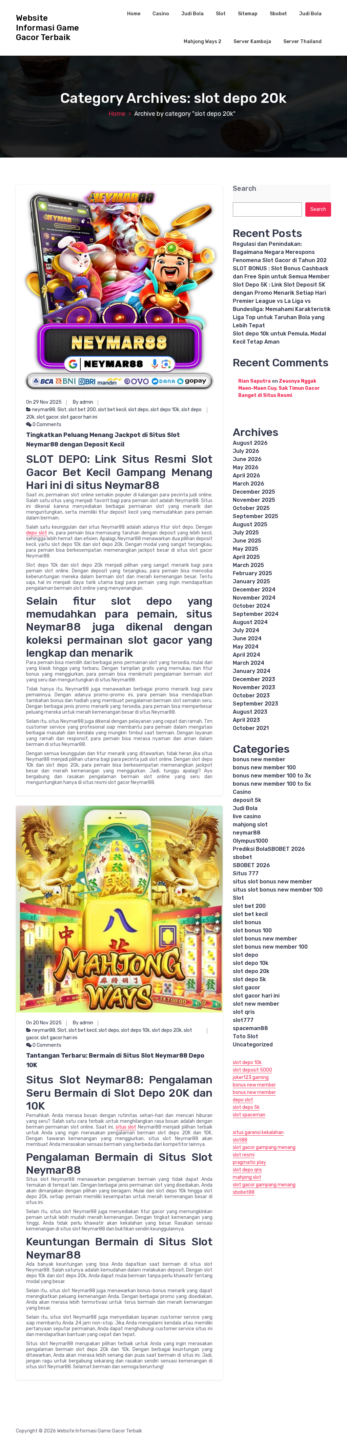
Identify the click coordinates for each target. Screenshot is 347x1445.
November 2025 (254, 500)
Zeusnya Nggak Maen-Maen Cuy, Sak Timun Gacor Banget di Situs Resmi (279, 388)
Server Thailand (302, 41)
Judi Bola (192, 14)
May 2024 (246, 646)
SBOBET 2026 (251, 865)
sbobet (242, 857)
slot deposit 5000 (252, 1070)
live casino (247, 816)
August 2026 (250, 443)
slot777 (243, 1020)
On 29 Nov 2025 (44, 402)
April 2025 (246, 557)
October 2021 (251, 728)
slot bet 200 (82, 410)
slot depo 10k (164, 410)
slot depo (138, 410)
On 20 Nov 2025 (44, 1023)
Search (244, 189)
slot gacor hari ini (78, 417)
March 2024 (248, 663)
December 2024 (254, 589)
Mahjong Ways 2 (202, 41)
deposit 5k (247, 800)
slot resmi (243, 1155)
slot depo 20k (167, 1030)
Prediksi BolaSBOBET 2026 (269, 849)
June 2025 (247, 540)
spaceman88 (250, 1028)
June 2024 (247, 638)
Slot (221, 14)
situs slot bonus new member (272, 881)
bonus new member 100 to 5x (272, 784)
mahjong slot (250, 824)
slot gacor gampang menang (264, 1147)
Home (133, 14)
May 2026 (246, 467)
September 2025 (255, 516)
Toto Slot (245, 1036)
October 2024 (251, 606)
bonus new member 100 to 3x (272, 775)
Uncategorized (253, 1044)
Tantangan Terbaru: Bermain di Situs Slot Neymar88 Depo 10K (115, 1060)
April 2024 (246, 655)
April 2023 (246, 720)
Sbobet (278, 14)
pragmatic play (249, 1162)
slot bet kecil (112, 410)
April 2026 (246, 475)
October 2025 (251, 508)
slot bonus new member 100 (270, 947)
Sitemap (248, 14)
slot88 (240, 1140)
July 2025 (246, 532)
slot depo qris (247, 1170)
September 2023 (255, 703)
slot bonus (247, 922)
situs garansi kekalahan (258, 1132)
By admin (83, 402)
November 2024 (254, 598)
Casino (160, 14)
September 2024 (256, 614)
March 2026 (248, 483)
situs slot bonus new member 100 (278, 889)
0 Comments (46, 424)
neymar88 (43, 410)
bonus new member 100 (264, 767)
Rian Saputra (254, 381)
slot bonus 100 (252, 930)
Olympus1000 (250, 841)
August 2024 (250, 622)
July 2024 (246, 630)
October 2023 (251, 695)
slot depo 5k (249, 979)
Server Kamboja (252, 41)
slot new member (256, 1004)
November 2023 (254, 687)
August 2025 (250, 524)
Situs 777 (246, 873)
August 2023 (250, 712)
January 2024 (251, 671)
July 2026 (246, 451)
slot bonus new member (265, 938)
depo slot (36, 533)
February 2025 (252, 573)
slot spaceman (249, 1115)
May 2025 (245, 549)
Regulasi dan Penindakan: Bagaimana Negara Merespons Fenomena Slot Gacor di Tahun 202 (280, 252)
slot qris (244, 1012)
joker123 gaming (251, 1077)
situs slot (126, 1127)
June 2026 (247, 459)
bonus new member (259, 759)
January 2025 (251, 581)
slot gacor (47, 417)
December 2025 (254, 492)
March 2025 (248, 565)
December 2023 (254, 679)
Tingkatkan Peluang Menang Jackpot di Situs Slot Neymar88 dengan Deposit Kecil (103, 439)
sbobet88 (243, 1192)
